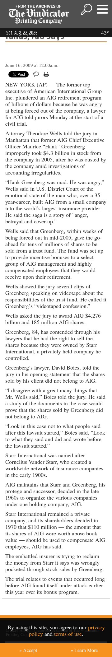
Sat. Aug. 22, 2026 (22, 33)
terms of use (68, 633)
